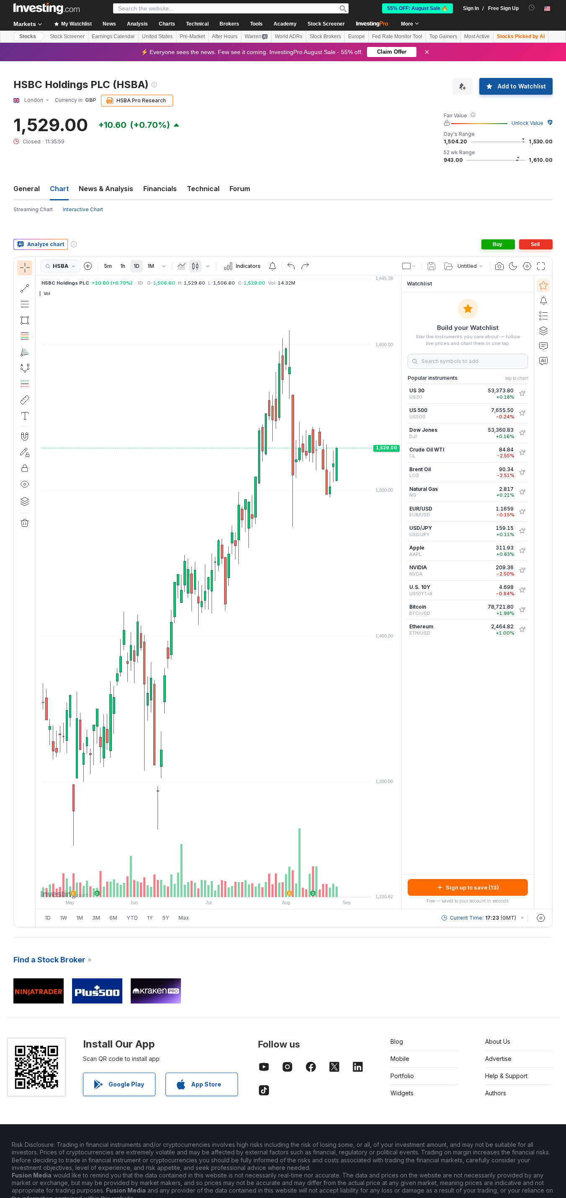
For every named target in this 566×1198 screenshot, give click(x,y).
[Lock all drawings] (24, 468)
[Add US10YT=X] (522, 590)
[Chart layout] (409, 266)
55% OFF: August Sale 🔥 (417, 8)
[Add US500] (522, 413)
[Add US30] (522, 393)
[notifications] (532, 8)
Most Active (477, 36)
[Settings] (541, 918)
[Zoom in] (207, 886)
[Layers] (25, 501)
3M (96, 918)
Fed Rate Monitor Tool (397, 36)
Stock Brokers (325, 36)
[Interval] (164, 266)
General (26, 188)
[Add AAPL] (522, 551)
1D (137, 266)
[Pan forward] (230, 886)
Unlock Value (527, 123)
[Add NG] (522, 492)
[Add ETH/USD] (522, 629)
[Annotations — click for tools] (24, 415)
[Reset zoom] (241, 886)
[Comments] (543, 346)
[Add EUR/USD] (522, 512)
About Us (497, 1041)
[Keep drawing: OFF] (24, 452)
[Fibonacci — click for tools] (24, 336)
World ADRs (288, 36)
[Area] (181, 266)
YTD (132, 918)
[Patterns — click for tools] (24, 368)
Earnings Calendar (113, 36)
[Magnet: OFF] (24, 436)
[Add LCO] (522, 472)
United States (157, 36)
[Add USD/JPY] (522, 531)
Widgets (402, 1093)
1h (122, 266)
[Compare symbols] (88, 266)
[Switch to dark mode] (513, 266)
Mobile (399, 1058)
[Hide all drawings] (24, 484)
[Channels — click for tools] (24, 304)
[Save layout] (431, 266)
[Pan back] (218, 886)
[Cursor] (24, 267)
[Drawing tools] (38, 591)
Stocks (27, 36)
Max (183, 918)
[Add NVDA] (522, 570)
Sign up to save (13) (472, 887)
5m (108, 266)
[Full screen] (541, 266)
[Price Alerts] (272, 266)
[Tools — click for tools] (24, 399)
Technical (203, 188)
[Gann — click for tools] (24, 352)
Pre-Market (192, 36)
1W (63, 918)
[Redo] (305, 266)
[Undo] (291, 266)
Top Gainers (443, 36)
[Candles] (195, 266)
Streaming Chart (33, 209)
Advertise (498, 1058)
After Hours (225, 36)
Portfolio (402, 1075)
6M (113, 918)
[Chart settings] (527, 266)
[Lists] (543, 315)
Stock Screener (326, 24)
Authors (495, 1093)
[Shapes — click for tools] (24, 320)
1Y (150, 918)
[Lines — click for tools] (24, 288)
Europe (356, 36)
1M (150, 266)
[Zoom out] (196, 886)
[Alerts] (543, 300)
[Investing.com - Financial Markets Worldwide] (46, 8)
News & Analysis (106, 188)
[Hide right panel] (398, 592)
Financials (160, 188)
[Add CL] (522, 453)
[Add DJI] (522, 433)
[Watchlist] (543, 285)
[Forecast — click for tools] (24, 384)
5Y (165, 918)
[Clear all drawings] (24, 523)
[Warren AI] (543, 361)
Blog (396, 1041)
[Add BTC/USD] (522, 610)
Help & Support (506, 1075)
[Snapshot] (499, 266)
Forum (240, 188)
